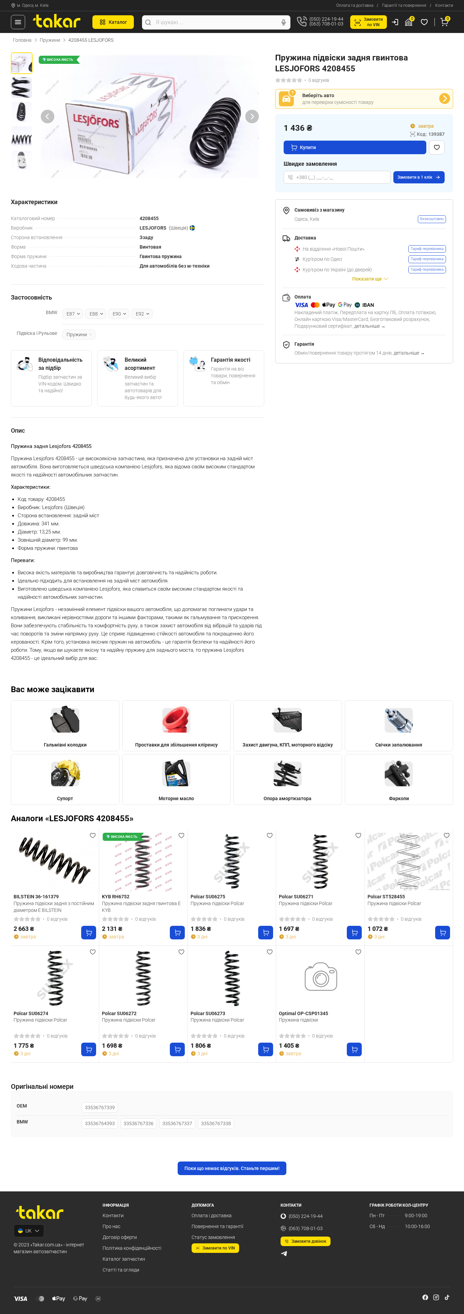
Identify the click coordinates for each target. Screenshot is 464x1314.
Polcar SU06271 (296, 896)
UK (28, 1231)
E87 (71, 314)
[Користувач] (395, 22)
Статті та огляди (121, 1270)
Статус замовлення (213, 1237)
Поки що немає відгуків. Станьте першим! (232, 1168)
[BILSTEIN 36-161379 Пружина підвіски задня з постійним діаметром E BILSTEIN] (55, 862)
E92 (140, 314)
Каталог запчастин (124, 1259)
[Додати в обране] (437, 147)
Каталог (118, 22)
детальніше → (370, 326)
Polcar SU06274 (31, 1013)
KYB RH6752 (115, 896)
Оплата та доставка (354, 5)
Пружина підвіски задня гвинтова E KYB (141, 907)
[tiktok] (447, 1297)
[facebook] (425, 1297)
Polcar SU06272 (119, 1013)
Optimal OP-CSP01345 (303, 1013)
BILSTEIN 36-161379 (36, 896)
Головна (22, 40)
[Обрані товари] (425, 22)
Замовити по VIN (218, 1248)
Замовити (414, 177)
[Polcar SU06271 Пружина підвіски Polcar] (320, 862)
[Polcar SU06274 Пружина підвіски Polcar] (55, 978)
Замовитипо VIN (373, 22)
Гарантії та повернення (404, 5)
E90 (117, 314)
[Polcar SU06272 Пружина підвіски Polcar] (143, 978)
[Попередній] (47, 116)
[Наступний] (252, 116)
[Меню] (18, 22)
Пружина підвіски (298, 1020)
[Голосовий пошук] (283, 22)
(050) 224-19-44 (306, 1216)
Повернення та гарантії (217, 1226)
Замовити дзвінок (308, 1241)
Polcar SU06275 (208, 896)
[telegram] (284, 1253)
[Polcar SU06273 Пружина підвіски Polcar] (232, 978)
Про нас (111, 1226)
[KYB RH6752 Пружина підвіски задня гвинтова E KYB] (143, 862)
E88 (94, 314)
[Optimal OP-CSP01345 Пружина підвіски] (320, 978)
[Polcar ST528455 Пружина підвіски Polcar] (409, 862)
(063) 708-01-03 (306, 1228)
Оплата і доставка (212, 1215)
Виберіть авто (318, 95)
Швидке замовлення (310, 164)
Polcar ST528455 (386, 896)
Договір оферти (120, 1237)
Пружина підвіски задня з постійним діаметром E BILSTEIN (54, 907)
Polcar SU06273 (208, 1013)
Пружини (50, 40)
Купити (308, 147)
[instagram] (436, 1297)
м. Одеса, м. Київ (33, 5)
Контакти (444, 5)
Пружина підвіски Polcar (217, 903)
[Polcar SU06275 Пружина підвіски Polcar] (232, 862)
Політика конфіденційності (132, 1248)
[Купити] (88, 932)
